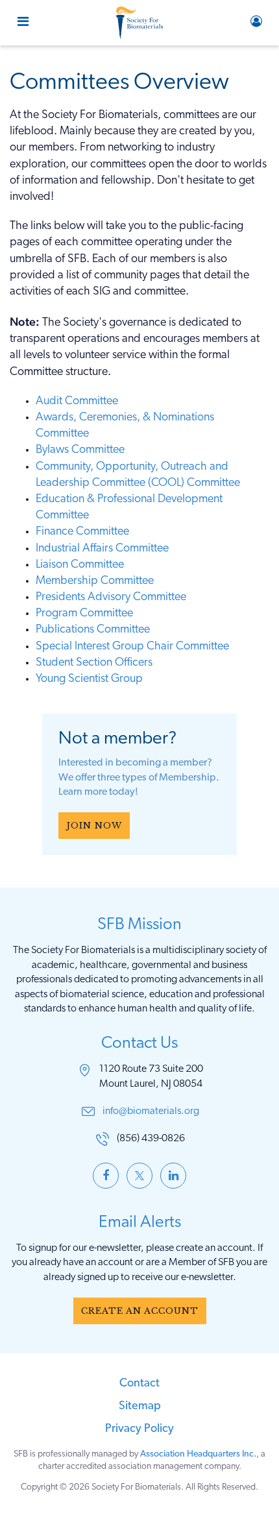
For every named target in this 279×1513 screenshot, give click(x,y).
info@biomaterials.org (151, 1111)
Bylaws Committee (80, 450)
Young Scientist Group (89, 679)
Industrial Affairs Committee (102, 549)
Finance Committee (82, 532)
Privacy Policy (139, 1429)
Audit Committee (77, 401)
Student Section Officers (94, 663)
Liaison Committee (80, 565)
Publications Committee (93, 630)
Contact (139, 1384)
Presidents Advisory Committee (111, 597)
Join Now (94, 825)
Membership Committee (95, 581)
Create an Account (140, 1310)
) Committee (210, 483)
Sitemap (140, 1406)
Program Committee (84, 614)
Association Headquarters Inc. (198, 1454)
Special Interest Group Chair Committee (132, 647)
